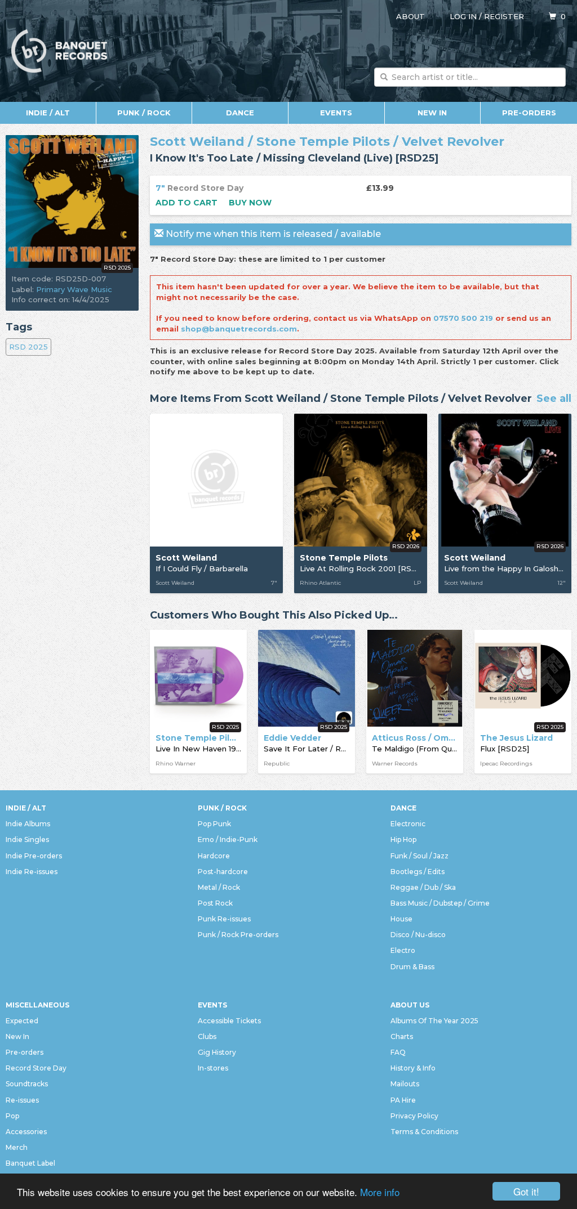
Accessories (26, 1131)
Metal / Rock (219, 887)
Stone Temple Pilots (323, 141)
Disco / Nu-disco (418, 934)
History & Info (413, 1068)
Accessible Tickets (229, 1021)
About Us (409, 1005)
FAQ (398, 1052)
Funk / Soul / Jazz (419, 856)
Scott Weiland (197, 141)
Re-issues (22, 1100)
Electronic (407, 824)
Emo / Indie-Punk (228, 839)
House (401, 919)
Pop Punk (214, 824)
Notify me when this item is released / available (272, 234)
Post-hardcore (223, 871)
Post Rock (215, 903)
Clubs (207, 1036)
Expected (22, 1021)
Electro (402, 950)
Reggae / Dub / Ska (423, 887)
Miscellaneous (37, 1005)
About (410, 16)
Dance (240, 112)
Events (336, 112)
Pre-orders (529, 112)
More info (380, 1192)
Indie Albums (28, 824)
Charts (401, 1036)
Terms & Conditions (424, 1131)
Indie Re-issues (31, 871)
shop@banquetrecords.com (239, 328)
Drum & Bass (412, 966)
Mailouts (404, 1084)
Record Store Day (36, 1068)
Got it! (526, 1191)
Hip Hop (403, 839)
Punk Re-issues (224, 919)
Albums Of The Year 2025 (434, 1021)
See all (553, 399)
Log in (463, 16)
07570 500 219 (463, 318)
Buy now (250, 203)
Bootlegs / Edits (417, 871)
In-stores (213, 1068)
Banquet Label (30, 1163)
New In (432, 112)
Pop (12, 1116)
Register (504, 16)
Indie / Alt (48, 112)
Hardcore (214, 856)
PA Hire (403, 1100)
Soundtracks (27, 1084)
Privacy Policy (414, 1116)
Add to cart (187, 203)
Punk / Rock (144, 112)
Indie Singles (27, 839)
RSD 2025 (28, 346)
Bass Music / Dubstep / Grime (440, 903)
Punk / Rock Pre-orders (238, 934)
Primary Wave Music (74, 289)
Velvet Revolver (453, 141)
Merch (17, 1147)
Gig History (217, 1052)
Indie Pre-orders (34, 856)
